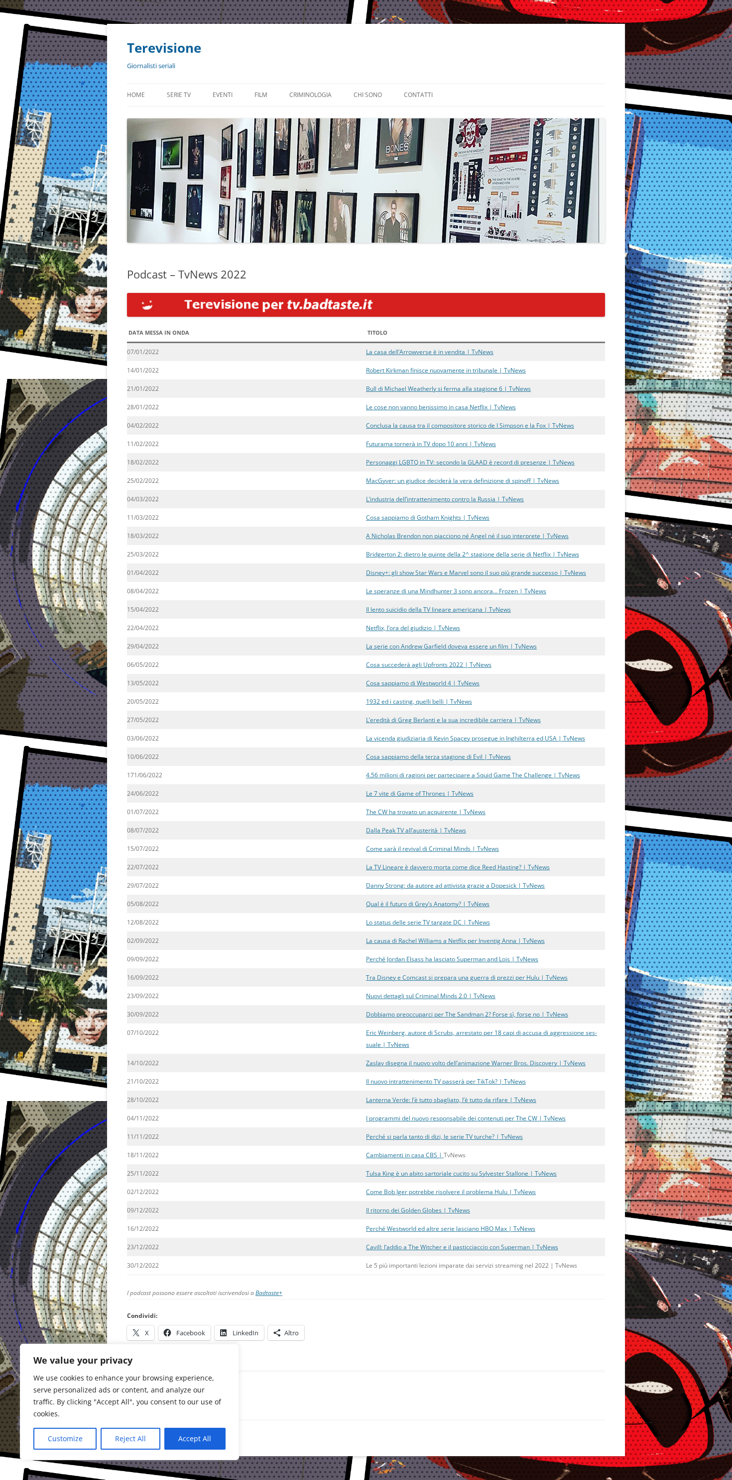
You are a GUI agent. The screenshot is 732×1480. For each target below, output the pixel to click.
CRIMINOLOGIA (310, 95)
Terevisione (164, 48)
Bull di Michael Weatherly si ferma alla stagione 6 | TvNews (448, 388)
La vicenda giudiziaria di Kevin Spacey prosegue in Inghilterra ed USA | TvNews (475, 738)
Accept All (194, 1438)
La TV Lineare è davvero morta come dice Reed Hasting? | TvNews (458, 867)
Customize (65, 1438)
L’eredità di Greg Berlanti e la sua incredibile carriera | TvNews (453, 720)
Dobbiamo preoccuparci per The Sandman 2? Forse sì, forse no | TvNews (467, 1014)
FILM (260, 95)
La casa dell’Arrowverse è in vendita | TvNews (429, 352)
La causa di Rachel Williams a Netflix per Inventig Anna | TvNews (455, 940)
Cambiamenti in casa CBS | (405, 1155)
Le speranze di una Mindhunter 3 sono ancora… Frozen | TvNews (456, 591)
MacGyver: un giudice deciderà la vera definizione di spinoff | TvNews (462, 480)
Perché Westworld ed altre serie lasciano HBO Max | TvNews (450, 1228)
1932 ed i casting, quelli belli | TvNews (419, 701)
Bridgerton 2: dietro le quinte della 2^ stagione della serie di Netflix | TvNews (472, 554)
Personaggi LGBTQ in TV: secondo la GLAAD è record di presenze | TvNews (470, 462)
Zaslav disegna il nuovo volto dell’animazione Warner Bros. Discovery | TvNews (476, 1063)
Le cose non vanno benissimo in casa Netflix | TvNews (441, 407)
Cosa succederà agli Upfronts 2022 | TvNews (428, 664)
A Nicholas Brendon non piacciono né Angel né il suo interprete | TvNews (467, 536)
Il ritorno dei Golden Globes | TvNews (418, 1210)
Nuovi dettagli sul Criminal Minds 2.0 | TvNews (430, 996)
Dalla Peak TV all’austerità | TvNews (416, 830)
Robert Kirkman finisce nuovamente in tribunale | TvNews (446, 370)
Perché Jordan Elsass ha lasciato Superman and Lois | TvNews (452, 959)
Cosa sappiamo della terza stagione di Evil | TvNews (438, 756)
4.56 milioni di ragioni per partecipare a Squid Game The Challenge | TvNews (473, 775)
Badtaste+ (268, 1293)
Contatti (418, 95)
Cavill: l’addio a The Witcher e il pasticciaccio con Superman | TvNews (462, 1247)
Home (136, 95)
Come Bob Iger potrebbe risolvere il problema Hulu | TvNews (451, 1192)
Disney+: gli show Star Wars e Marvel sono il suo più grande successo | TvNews (476, 572)
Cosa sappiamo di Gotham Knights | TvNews (427, 517)
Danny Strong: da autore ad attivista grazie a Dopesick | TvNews (455, 885)
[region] (129, 1402)
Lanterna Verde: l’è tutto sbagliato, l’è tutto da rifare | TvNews (451, 1100)
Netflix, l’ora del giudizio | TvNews (413, 628)
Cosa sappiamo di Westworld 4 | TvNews (423, 683)
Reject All (130, 1438)
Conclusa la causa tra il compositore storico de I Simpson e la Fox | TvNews (470, 425)
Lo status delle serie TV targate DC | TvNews (428, 922)
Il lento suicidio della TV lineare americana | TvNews (438, 609)
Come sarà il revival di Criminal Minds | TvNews (432, 848)
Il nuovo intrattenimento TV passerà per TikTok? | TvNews (446, 1081)
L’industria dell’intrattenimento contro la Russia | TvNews (445, 499)
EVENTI (223, 95)
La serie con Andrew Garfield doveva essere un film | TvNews (451, 646)
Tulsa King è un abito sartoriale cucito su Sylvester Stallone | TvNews (461, 1173)
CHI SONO (368, 95)
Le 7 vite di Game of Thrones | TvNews (420, 793)
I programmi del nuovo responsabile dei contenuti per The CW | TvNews (466, 1118)
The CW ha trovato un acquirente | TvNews (426, 812)
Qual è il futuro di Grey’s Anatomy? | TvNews (427, 904)
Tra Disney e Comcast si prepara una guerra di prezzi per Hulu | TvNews (467, 977)
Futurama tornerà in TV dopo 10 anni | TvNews (431, 444)
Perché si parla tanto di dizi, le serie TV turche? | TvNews (444, 1136)
